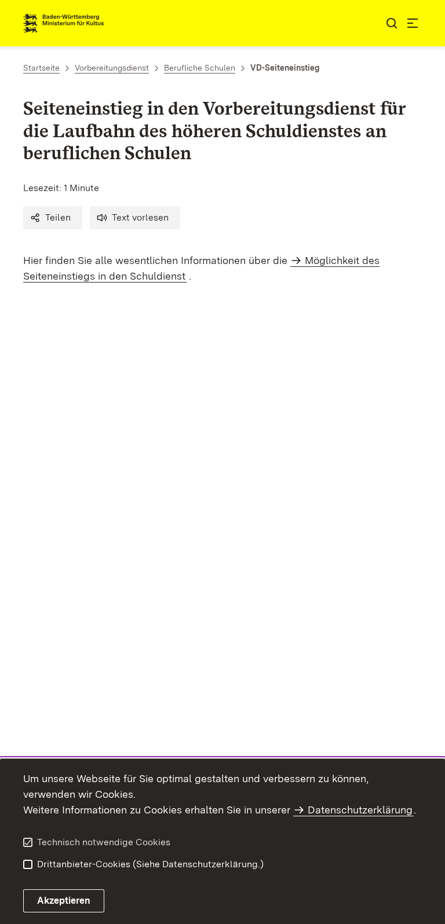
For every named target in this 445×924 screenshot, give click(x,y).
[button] (52, 217)
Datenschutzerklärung (360, 810)
